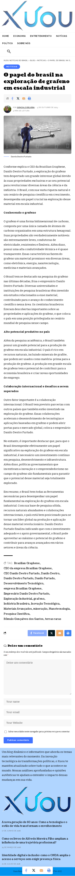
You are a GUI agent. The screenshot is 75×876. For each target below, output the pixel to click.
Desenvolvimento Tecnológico (23, 583)
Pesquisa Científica (16, 614)
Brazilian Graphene (27, 563)
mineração (40, 609)
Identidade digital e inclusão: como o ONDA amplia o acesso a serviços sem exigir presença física (36, 857)
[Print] (29, 98)
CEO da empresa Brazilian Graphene (28, 568)
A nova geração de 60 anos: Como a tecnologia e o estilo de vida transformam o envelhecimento (34, 824)
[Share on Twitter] (18, 98)
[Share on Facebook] (12, 98)
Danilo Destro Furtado (18, 578)
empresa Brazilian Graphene (23, 588)
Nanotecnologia (59, 609)
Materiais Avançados (18, 609)
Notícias (11, 67)
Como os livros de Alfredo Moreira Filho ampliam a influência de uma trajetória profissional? (35, 840)
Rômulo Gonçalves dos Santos (24, 619)
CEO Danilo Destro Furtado (22, 573)
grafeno (38, 599)
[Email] (23, 98)
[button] (9, 51)
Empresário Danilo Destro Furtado (26, 593)
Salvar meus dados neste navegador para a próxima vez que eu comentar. (39, 731)
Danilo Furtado (45, 578)
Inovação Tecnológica (45, 603)
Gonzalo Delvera (26, 107)
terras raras (53, 619)
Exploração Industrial (18, 599)
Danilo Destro (50, 573)
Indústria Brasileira (16, 603)
